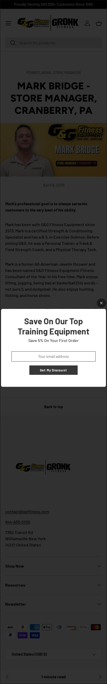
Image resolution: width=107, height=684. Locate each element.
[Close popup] (101, 303)
